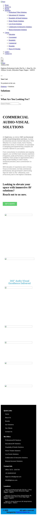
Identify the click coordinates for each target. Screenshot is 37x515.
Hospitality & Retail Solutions (18, 18)
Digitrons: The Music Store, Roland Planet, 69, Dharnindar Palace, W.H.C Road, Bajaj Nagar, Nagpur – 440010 (17, 497)
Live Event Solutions (15, 24)
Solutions (8, 10)
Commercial (12, 43)
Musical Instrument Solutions (18, 30)
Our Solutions (9, 424)
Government (12, 37)
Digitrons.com (13, 510)
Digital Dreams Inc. (23, 512)
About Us (8, 7)
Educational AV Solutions (17, 15)
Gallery (7, 52)
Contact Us (8, 53)
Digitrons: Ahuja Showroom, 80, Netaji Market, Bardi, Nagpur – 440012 (18, 502)
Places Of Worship (14, 49)
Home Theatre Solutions (16, 21)
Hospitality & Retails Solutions (14, 447)
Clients (7, 32)
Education (12, 34)
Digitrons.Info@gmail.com (13, 476)
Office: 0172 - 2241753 (12, 469)
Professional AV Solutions (13, 440)
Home (7, 5)
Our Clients (8, 428)
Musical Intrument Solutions (13, 461)
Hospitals (12, 46)
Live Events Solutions (12, 454)
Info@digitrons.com (11, 480)
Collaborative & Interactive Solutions (20, 27)
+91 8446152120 (10, 473)
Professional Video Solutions (18, 12)
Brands (7, 9)
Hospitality (12, 40)
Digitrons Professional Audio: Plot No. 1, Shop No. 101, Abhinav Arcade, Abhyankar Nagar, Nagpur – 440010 (18, 491)
